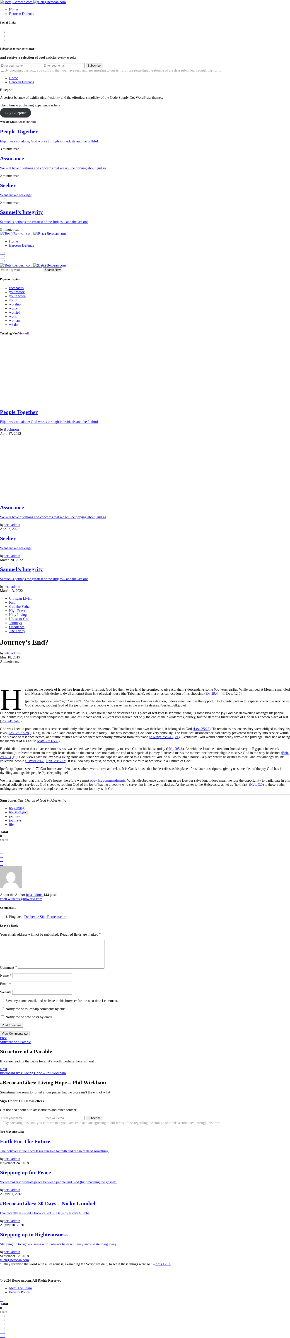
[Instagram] (1, 1272)
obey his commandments (107, 780)
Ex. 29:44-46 (214, 693)
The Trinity (17, 631)
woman (14, 320)
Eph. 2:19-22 (55, 761)
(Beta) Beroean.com (14, 1260)
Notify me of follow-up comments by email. (36, 1009)
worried (14, 312)
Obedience (16, 627)
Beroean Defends (21, 14)
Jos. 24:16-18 (10, 721)
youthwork (17, 292)
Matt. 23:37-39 (47, 741)
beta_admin (35, 895)
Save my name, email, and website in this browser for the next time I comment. (61, 1001)
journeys (15, 820)
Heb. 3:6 (256, 784)
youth (13, 300)
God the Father (20, 606)
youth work (17, 296)
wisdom (14, 325)
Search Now (52, 269)
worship (15, 304)
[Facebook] (1, 1268)
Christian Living (20, 598)
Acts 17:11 (163, 1264)
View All (30, 121)
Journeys (15, 623)
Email (5, 984)
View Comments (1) (15, 1033)
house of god (18, 812)
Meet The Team (20, 1288)
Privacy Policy (19, 1292)
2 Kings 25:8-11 (161, 737)
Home (13, 10)
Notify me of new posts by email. (29, 1017)
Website (5, 992)
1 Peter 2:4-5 (35, 761)
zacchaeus (16, 288)
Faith (12, 602)
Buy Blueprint (15, 113)
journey (14, 816)
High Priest (17, 611)
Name (5, 975)
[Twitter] (1, 1276)
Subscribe (94, 65)
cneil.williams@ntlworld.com (21, 899)
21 (177, 737)
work (13, 316)
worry (13, 308)
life (11, 824)
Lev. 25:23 (201, 729)
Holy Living (18, 615)
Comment (8, 967)
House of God (19, 619)
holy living (16, 808)
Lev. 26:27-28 (19, 733)
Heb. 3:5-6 (175, 749)
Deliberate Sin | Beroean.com (45, 917)
